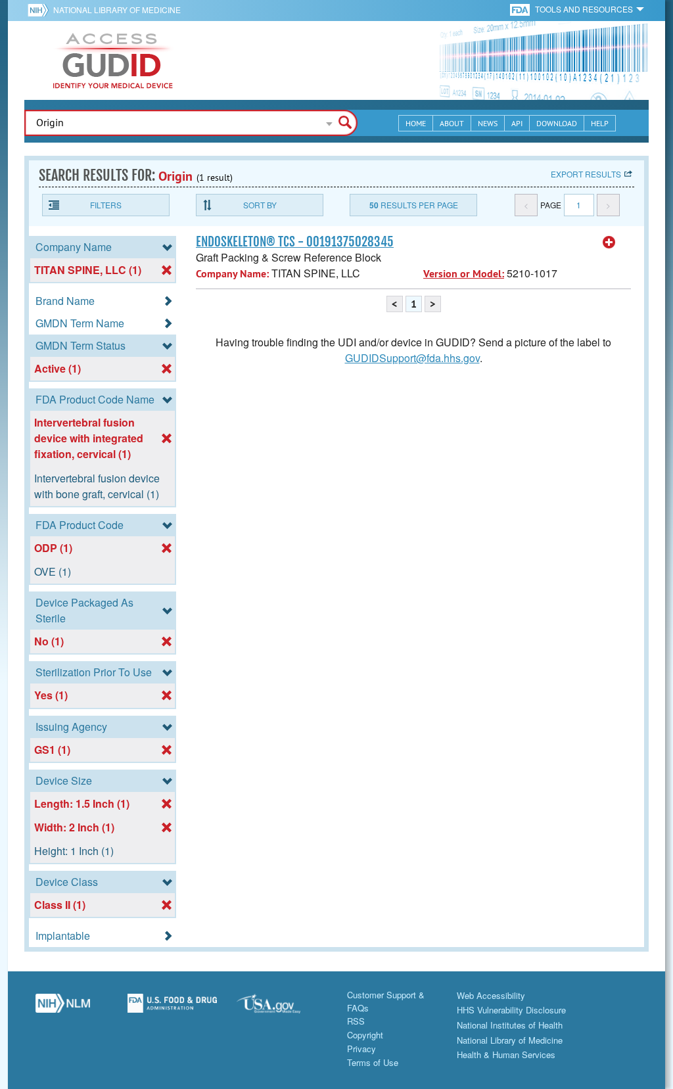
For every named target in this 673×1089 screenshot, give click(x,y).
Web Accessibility (491, 995)
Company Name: (232, 274)
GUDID (113, 60)
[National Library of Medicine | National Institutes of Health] (63, 1008)
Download (556, 123)
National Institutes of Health (510, 1025)
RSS (356, 1021)
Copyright (365, 1035)
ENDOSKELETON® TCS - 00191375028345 (295, 242)
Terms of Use (372, 1062)
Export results (586, 173)
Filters (106, 204)
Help (600, 123)
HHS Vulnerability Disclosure (511, 1010)
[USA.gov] (282, 1008)
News (488, 123)
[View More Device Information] (609, 242)
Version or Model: (463, 274)
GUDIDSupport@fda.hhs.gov (412, 357)
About (452, 123)
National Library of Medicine (117, 9)
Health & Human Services (506, 1054)
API (516, 123)
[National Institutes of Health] (40, 10)
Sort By (260, 204)
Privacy (361, 1048)
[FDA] (521, 8)
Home (416, 123)
